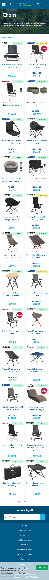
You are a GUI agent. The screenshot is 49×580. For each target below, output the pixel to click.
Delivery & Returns (24, 549)
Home (24, 525)
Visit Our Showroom (24, 540)
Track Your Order (24, 530)
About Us (24, 544)
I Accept (42, 567)
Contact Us (24, 559)
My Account (24, 535)
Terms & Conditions (24, 554)
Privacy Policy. (19, 576)
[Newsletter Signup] (42, 517)
